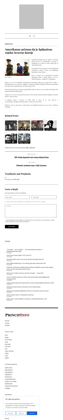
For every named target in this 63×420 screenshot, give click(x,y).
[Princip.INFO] (31, 6)
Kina (6, 314)
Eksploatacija (8, 363)
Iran (6, 328)
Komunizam (8, 356)
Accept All (32, 413)
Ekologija (7, 367)
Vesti (6, 377)
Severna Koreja (20, 127)
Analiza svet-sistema (10, 360)
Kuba (6, 321)
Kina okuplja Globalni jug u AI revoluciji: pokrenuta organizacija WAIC (26, 242)
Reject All (21, 413)
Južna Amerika (9, 330)
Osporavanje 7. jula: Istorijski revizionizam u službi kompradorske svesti (27, 278)
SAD (14, 127)
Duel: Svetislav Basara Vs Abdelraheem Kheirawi (20, 274)
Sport (6, 391)
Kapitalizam (8, 353)
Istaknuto (7, 386)
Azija (6, 334)
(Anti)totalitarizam (10, 358)
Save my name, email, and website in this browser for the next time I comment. (26, 180)
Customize (10, 413)
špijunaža (32, 127)
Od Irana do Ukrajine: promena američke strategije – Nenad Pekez (25, 252)
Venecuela (7, 325)
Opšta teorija (8, 347)
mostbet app (15, 158)
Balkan (7, 337)
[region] (21, 406)
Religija (7, 388)
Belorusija (7, 323)
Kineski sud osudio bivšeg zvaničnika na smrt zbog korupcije (23, 266)
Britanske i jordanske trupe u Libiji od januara (31, 144)
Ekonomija (8, 381)
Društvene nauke (9, 384)
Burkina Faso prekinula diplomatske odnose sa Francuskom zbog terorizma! (28, 270)
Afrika (7, 332)
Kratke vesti (9, 23)
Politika (7, 379)
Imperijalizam (9, 349)
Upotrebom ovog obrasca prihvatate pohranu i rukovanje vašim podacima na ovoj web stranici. (30, 200)
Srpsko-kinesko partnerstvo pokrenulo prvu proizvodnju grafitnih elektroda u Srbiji (30, 262)
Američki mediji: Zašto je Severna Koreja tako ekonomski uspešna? (25, 238)
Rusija (6, 316)
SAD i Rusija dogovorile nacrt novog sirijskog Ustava (31, 136)
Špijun (27, 127)
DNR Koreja (8, 319)
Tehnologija (8, 393)
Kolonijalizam (9, 351)
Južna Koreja (8, 127)
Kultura (7, 395)
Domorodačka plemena (11, 365)
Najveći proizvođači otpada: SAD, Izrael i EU (19, 234)
